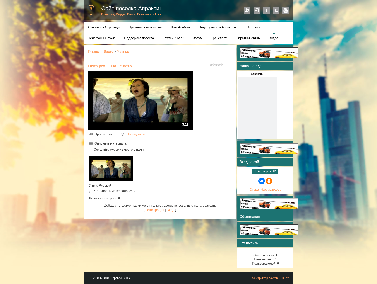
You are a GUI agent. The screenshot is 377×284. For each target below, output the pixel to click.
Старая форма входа (265, 189)
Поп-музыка (136, 134)
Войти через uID (265, 171)
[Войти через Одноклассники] (269, 181)
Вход (257, 10)
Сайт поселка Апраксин (132, 8)
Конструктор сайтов (265, 278)
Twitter (276, 10)
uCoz (285, 278)
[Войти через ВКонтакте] (261, 181)
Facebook (266, 10)
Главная (94, 51)
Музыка (123, 51)
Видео (108, 51)
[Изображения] (111, 168)
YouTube (285, 10)
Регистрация (247, 10)
